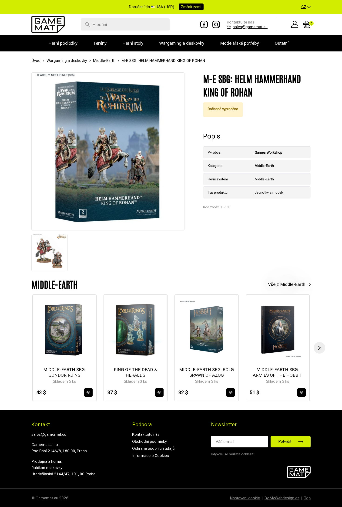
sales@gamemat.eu (48, 434)
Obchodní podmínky (149, 441)
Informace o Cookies (150, 455)
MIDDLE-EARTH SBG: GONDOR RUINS (64, 372)
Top (307, 498)
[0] (307, 24)
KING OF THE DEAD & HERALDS (135, 372)
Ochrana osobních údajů (153, 448)
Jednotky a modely (269, 192)
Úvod (35, 60)
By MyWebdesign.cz (282, 498)
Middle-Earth (104, 60)
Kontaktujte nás (146, 434)
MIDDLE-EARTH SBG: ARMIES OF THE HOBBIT (277, 372)
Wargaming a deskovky (67, 60)
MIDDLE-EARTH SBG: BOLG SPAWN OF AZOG (206, 372)
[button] (306, 7)
